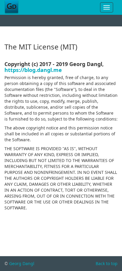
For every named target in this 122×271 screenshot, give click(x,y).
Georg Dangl (21, 263)
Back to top (107, 263)
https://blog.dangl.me (33, 69)
